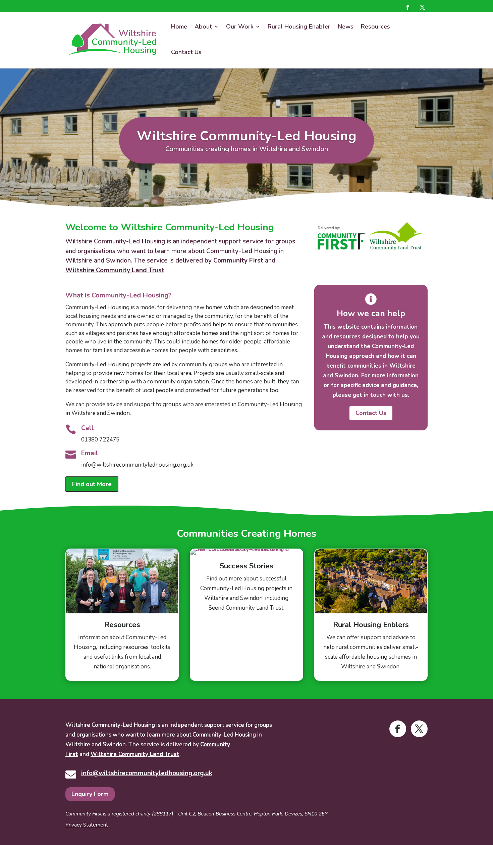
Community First (238, 260)
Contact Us (186, 52)
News (345, 26)
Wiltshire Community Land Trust (114, 270)
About (203, 26)
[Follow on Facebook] (408, 7)
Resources (375, 26)
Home (179, 26)
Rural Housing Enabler (299, 26)
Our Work (240, 26)
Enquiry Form (90, 794)
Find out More (92, 484)
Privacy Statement (86, 824)
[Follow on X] (423, 7)
